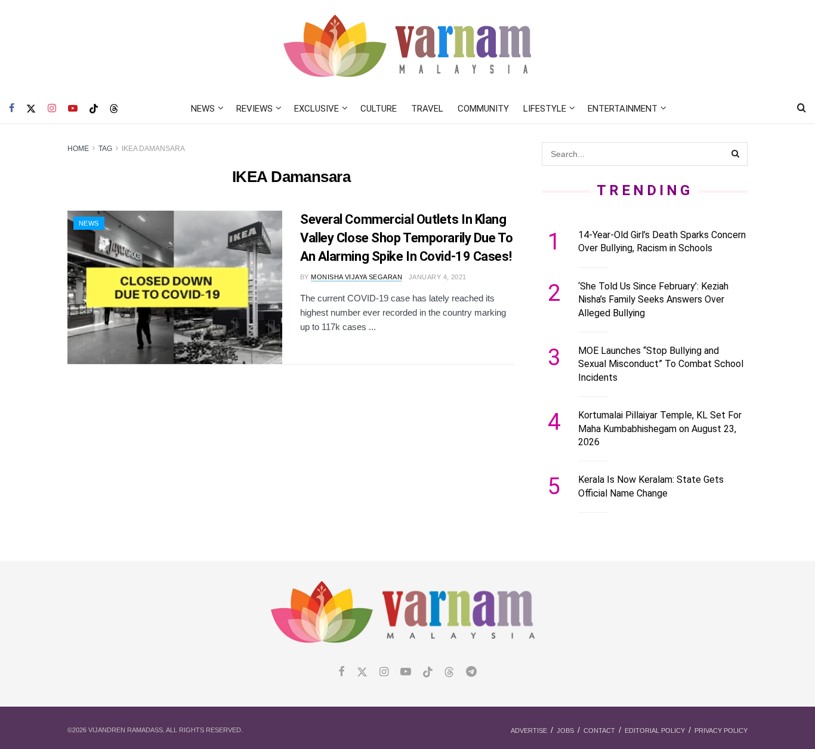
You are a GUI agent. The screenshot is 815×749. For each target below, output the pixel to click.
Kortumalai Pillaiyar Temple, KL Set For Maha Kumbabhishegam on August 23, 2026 (660, 428)
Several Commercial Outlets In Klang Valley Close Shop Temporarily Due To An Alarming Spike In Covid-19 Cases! (406, 238)
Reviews (254, 108)
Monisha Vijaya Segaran (356, 277)
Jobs (565, 730)
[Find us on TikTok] (93, 109)
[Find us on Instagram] (52, 108)
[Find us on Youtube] (73, 108)
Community (483, 108)
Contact (599, 730)
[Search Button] (801, 109)
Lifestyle (544, 108)
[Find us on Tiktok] (428, 672)
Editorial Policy (655, 730)
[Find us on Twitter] (31, 108)
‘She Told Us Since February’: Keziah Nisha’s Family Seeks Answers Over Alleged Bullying (653, 300)
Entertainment (622, 108)
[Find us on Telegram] (471, 672)
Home (78, 148)
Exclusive (316, 108)
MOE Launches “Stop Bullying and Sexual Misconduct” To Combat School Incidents (660, 364)
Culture (378, 108)
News (203, 108)
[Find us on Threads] (114, 109)
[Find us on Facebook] (11, 108)
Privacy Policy (721, 730)
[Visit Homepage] (408, 47)
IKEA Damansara (153, 148)
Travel (427, 108)
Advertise (529, 730)
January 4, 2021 (438, 277)
